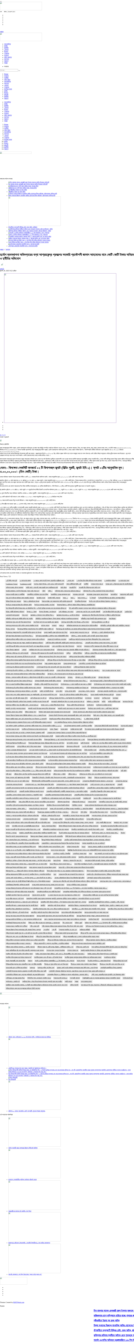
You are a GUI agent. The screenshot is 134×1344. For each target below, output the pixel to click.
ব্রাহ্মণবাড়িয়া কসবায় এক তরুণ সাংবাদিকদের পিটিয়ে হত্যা (21, 847)
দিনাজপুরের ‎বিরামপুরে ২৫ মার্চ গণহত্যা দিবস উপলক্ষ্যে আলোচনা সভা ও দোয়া (64, 739)
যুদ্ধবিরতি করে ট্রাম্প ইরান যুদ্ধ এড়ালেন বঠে (17, 895)
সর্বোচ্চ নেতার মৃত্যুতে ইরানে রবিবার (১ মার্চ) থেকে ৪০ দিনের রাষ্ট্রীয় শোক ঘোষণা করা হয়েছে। (60, 954)
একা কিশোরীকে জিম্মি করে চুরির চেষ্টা (112, 612)
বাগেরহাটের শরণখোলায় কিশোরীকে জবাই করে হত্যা (114, 826)
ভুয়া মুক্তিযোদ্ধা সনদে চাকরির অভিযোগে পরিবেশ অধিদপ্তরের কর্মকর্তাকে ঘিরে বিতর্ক (28, 853)
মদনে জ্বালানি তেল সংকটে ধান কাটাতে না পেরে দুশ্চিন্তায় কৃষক (111, 853)
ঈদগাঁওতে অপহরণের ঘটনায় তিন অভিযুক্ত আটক (19, 605)
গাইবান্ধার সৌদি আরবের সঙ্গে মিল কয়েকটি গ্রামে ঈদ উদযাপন (47, 653)
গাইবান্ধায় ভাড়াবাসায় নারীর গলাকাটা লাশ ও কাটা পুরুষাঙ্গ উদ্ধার (109, 650)
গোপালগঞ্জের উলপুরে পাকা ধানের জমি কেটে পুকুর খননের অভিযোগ (54, 667)
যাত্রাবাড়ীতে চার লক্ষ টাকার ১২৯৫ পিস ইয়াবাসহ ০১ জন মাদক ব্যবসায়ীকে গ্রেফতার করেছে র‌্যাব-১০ (80, 888)
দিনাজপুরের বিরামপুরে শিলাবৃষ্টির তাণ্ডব (16, 743)
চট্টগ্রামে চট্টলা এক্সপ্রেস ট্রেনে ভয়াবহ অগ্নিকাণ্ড (19, 681)
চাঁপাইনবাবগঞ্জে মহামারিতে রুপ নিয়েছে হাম (77, 688)
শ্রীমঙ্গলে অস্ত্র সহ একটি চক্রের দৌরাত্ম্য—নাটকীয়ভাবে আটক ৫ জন (55, 947)
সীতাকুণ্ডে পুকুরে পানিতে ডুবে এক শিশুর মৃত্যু (56, 964)
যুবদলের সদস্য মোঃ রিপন (38, 895)
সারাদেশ (6, 61)
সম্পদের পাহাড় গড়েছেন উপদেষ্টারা (56, 950)
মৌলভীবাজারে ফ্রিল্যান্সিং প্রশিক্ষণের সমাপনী (17, 885)
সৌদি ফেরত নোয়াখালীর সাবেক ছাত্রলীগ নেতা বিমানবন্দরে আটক (107, 974)
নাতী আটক (123, 771)
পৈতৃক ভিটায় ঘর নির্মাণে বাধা (118, 812)
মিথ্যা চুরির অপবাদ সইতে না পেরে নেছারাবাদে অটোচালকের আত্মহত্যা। (65, 871)
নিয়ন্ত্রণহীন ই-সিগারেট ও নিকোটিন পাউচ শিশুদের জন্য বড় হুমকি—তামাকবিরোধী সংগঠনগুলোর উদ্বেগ (58, 777)
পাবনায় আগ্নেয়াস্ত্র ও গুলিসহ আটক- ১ (16, 809)
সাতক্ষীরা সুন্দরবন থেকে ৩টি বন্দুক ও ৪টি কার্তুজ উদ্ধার (48, 957)
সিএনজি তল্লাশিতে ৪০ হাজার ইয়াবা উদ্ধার (99, 961)
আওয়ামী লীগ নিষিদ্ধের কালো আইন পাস (89, 587)
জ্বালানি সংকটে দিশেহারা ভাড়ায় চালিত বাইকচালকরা (41, 708)
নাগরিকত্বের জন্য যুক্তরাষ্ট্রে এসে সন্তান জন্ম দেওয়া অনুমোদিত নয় (111, 767)
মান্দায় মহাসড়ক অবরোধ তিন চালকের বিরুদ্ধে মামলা (42, 867)
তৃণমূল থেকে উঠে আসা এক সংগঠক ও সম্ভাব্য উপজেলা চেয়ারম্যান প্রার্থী (25, 733)
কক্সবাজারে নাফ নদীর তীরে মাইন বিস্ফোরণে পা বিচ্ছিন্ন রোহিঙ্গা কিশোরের (101, 615)
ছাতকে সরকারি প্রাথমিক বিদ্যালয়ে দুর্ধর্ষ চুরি (102, 695)
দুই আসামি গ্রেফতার (72, 743)
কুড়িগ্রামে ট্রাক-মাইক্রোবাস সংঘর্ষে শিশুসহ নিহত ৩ (19, 636)
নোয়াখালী (119, 784)
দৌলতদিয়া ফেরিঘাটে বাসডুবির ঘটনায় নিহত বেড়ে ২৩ (112, 750)
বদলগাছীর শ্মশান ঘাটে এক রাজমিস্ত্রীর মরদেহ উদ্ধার (25, 826)
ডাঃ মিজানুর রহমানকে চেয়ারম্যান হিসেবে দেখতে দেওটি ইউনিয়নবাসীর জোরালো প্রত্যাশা (29, 722)
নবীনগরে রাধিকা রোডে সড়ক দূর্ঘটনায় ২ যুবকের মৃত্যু (19, 767)
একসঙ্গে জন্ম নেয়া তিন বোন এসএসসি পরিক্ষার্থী (88, 612)
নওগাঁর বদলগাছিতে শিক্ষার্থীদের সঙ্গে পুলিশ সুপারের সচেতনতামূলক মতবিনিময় (25, 760)
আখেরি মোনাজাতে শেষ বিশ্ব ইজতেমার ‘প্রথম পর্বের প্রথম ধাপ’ (22, 591)
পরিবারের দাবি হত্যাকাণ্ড (78, 802)
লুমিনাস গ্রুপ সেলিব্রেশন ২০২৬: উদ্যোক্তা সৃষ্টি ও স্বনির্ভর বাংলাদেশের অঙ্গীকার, (29, 1037)
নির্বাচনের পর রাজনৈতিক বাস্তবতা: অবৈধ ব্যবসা (106, 777)
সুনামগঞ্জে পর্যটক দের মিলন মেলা (46, 968)
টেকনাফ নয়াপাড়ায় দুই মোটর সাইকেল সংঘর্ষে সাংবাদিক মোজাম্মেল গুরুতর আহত (93, 712)
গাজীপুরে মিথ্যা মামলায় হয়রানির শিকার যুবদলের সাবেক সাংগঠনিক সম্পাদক (25, 660)
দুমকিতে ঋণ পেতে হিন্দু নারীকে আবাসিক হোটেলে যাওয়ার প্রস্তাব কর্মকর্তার (111, 743)
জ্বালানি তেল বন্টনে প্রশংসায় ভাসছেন (15, 708)
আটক (43, 591)
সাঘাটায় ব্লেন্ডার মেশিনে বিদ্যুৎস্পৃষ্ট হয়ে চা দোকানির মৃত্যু (102, 954)
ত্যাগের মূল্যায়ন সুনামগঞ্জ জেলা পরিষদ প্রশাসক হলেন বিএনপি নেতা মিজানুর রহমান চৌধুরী (29, 736)
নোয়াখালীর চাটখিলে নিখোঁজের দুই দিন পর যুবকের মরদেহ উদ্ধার (90, 795)
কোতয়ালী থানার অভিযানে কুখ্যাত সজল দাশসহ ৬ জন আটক (101, 643)
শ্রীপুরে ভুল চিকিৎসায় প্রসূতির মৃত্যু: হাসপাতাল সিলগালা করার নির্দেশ (65, 940)
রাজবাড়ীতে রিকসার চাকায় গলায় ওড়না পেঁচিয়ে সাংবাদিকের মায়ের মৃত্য (51, 909)
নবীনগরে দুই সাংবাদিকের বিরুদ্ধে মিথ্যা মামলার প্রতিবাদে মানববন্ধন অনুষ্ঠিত (66, 764)
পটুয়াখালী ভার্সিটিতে (11, 802)
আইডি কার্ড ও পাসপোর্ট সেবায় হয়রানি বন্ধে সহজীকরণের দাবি (42, 587)
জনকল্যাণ (96, 698)
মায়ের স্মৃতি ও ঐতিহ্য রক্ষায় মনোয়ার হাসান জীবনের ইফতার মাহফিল (76, 867)
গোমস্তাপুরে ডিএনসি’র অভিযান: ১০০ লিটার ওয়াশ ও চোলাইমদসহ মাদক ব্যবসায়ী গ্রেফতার (30, 670)
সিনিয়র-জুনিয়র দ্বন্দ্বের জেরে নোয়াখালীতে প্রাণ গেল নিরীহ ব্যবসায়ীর (24, 964)
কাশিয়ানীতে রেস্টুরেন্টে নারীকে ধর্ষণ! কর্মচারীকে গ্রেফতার (114, 625)
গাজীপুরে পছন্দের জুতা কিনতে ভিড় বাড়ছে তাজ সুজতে (52, 656)
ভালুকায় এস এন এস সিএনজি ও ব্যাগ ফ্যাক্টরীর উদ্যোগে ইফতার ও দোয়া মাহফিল (27, 850)
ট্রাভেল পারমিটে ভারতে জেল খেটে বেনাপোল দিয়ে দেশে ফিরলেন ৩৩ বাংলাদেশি (26, 719)
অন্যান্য (6, 55)
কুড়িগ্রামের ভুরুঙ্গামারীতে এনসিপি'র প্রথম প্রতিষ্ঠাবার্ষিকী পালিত (52, 636)
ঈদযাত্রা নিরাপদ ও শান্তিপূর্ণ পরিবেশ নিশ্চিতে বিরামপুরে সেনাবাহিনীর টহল (76, 605)
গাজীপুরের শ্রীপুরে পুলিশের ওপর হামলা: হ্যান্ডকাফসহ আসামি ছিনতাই (106, 660)
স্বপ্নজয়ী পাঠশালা (75, 978)
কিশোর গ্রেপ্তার (10, 629)
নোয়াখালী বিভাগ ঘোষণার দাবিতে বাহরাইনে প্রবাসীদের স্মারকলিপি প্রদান (105, 788)
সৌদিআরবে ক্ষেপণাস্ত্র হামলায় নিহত (15, 978)
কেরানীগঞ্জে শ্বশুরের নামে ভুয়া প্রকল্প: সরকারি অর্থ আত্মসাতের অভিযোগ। (27, 1068)
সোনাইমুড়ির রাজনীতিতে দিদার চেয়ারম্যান (111, 968)
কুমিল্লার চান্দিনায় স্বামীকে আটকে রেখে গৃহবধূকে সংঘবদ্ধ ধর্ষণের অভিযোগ (25, 639)
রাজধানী (6, 95)
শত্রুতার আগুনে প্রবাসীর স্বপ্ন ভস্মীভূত (16, 926)
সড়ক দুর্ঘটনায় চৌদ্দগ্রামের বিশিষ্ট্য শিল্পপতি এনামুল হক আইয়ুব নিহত (109, 947)
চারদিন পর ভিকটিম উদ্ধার (46, 691)
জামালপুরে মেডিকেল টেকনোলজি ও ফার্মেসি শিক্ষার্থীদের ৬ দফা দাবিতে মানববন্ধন (29, 1243)
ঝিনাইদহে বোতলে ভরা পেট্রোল (14, 712)
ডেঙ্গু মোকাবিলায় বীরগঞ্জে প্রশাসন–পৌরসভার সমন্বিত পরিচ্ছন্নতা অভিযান (73, 722)
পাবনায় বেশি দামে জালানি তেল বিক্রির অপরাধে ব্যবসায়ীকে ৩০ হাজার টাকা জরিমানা (71, 809)
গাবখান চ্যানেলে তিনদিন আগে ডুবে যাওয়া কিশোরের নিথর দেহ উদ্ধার (24, 663)
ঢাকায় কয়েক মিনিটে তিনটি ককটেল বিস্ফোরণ (106, 726)
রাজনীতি (6, 48)
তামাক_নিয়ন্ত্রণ (54, 729)
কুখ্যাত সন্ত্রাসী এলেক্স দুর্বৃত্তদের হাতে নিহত (55, 632)
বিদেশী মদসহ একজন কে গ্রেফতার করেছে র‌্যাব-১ (105, 833)
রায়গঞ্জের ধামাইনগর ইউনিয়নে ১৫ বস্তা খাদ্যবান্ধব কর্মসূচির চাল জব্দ (24, 919)
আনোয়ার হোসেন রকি (78, 594)
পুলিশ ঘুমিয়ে (84, 812)
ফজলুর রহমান (43, 819)
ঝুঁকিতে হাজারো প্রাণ (30, 712)
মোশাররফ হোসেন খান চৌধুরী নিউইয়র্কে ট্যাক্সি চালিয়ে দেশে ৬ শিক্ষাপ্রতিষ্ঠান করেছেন (28, 881)
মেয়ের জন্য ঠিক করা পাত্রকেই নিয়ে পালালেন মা (71, 874)
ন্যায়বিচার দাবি (87, 798)
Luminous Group (11, 584)
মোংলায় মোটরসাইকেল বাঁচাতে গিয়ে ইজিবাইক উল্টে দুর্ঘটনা (69, 878)
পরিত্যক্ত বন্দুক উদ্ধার (63, 802)
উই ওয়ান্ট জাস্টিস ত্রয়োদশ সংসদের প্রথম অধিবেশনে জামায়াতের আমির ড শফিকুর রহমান (92, 608)
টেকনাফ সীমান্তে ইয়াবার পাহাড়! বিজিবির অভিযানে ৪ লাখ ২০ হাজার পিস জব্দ (26, 715)
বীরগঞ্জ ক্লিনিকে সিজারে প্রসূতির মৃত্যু (52, 840)
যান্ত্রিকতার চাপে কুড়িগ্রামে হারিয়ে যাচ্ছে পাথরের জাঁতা (22, 188)
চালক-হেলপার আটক (70, 691)
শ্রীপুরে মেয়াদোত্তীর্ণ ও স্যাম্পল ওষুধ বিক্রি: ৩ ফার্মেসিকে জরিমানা (51, 943)
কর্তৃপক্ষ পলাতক (45, 625)
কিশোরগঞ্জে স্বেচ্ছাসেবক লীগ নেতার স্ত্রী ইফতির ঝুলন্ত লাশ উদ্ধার (23, 632)
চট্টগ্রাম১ (70, 677)
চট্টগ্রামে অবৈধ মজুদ (104, 677)
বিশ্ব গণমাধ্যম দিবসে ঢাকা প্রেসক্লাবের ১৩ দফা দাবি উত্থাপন (22, 840)
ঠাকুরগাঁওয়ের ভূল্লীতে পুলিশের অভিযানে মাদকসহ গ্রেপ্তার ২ (65, 719)
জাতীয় (6, 46)
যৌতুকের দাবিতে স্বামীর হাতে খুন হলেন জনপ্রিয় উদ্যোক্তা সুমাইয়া (100, 895)
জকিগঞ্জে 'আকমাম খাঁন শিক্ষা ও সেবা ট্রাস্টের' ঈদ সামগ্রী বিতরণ (65, 698)
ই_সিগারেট (93, 598)
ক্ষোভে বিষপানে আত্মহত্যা (12, 650)
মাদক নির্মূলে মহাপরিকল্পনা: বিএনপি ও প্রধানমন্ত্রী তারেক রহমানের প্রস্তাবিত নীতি (95, 864)
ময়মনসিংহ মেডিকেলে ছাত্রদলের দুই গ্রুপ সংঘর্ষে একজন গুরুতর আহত (97, 857)
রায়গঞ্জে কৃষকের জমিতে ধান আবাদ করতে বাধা (96, 912)
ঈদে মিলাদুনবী (12, 1079)
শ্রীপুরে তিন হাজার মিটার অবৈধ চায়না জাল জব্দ (48, 936)
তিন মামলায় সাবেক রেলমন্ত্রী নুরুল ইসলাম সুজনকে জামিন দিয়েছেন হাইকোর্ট (27, 184)
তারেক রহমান (64, 729)
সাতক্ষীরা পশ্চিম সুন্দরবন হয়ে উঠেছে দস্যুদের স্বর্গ (18, 957)
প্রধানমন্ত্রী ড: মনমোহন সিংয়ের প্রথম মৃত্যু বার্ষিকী (76, 815)
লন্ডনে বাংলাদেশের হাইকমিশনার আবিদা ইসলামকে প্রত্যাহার (117, 919)
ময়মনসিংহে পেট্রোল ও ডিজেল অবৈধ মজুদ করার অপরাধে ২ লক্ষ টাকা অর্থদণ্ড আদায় (28, 860)
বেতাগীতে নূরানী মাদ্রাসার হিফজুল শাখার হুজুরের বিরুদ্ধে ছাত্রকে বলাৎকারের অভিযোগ (87, 840)
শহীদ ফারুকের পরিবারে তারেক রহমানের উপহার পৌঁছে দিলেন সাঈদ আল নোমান (62, 926)
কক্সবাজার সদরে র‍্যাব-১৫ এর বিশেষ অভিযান (68, 615)
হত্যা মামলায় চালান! (86, 981)
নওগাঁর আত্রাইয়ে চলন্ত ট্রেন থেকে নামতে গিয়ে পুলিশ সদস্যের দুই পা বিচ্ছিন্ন (88, 757)
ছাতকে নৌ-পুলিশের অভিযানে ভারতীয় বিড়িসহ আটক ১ (74, 695)
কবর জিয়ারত (112, 618)
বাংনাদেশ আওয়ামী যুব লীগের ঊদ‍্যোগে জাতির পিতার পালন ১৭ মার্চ (23, 829)
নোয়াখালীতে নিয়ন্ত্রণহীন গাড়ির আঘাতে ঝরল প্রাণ (103, 791)
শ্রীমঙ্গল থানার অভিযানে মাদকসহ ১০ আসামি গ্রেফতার (20, 947)
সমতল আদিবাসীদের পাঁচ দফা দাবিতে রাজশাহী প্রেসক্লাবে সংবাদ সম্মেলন (25, 950)
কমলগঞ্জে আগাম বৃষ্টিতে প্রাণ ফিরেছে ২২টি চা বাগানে (75, 622)
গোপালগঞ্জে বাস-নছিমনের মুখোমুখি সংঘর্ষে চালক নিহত (20, 667)
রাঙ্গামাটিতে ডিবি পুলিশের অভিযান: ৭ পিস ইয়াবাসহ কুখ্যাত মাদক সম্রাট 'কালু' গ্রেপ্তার (63, 902)
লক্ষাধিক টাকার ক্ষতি (94, 919)
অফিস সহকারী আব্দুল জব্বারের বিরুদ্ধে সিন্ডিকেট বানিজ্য (22, 1148)
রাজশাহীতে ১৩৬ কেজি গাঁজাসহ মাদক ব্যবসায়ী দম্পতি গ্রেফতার (88, 909)
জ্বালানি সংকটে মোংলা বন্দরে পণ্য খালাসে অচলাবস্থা (71, 708)
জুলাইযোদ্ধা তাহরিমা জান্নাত (104, 705)
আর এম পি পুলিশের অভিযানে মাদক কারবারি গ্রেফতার (20, 598)
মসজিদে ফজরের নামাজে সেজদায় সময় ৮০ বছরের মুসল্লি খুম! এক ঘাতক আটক (28, 238)
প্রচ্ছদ (2, 32)
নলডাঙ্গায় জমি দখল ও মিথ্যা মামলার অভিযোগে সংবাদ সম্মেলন (74, 767)
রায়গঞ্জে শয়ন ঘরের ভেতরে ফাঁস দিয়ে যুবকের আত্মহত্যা (20, 916)
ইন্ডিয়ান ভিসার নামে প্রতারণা (13, 601)
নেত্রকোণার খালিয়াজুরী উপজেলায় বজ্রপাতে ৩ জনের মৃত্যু (98, 781)
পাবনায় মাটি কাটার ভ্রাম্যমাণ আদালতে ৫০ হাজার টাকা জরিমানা (112, 809)
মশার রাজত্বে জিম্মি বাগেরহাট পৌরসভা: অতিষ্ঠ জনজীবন (99, 860)
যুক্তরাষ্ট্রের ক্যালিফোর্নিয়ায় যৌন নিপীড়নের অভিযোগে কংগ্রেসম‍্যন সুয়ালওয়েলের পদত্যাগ (87, 892)
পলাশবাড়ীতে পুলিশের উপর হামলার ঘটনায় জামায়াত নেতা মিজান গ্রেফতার (25, 805)
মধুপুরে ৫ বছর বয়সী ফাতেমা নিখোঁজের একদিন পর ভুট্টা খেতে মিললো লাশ (25, 857)
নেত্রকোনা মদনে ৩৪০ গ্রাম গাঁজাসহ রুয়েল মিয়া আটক (39, 784)
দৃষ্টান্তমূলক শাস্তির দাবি (73, 746)
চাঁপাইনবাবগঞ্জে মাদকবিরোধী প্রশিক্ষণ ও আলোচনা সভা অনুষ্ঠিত (107, 688)
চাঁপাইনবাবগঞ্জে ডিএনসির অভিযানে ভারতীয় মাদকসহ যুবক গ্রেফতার (23, 688)
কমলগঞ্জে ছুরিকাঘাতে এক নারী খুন (100, 622)
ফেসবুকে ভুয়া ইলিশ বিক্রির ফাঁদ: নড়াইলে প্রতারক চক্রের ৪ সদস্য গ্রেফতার (73, 822)
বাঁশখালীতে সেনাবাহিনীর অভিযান (115, 829)
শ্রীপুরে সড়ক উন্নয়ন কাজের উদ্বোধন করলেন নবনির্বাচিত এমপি (88, 943)
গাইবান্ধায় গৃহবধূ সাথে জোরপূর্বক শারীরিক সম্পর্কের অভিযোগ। (73, 650)
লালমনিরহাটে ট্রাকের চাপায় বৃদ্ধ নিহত (16, 923)
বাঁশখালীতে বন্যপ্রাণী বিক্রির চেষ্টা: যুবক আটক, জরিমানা (22, 227)
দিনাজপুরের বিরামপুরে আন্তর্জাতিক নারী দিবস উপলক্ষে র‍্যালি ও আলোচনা (106, 739)
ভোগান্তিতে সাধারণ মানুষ (79, 853)
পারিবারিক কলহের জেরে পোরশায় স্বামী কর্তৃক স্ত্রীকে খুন (20, 812)
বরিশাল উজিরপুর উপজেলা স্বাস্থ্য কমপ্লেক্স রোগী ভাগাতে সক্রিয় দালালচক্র (78, 826)
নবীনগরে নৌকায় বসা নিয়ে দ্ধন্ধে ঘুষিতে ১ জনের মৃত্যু (103, 764)
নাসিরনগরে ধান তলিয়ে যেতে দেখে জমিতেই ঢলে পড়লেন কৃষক (95, 774)
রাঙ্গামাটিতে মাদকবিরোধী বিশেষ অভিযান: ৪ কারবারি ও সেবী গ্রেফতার (106, 902)
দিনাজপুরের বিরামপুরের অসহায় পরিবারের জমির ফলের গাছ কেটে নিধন (46, 743)
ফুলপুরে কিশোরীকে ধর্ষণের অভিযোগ (74, 819)
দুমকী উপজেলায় (10, 746)
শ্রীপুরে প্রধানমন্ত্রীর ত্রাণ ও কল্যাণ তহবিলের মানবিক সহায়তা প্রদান (81, 936)
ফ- (3, 435)
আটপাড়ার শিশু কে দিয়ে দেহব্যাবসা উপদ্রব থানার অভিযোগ (98, 591)
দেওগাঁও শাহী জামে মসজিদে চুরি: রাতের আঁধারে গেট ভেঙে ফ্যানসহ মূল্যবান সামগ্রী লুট (104, 746)
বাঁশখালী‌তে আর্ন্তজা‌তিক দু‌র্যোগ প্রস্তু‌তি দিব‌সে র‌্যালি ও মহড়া (88, 829)
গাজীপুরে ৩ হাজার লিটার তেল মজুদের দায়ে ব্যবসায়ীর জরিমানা (100, 653)
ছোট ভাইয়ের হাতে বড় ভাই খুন (38, 698)
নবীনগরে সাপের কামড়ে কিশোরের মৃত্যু (45, 767)
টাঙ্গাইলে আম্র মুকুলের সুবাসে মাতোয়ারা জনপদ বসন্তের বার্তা (54, 712)
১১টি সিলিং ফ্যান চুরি (11, 580)
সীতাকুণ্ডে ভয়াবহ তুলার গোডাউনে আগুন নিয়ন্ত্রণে (84, 964)
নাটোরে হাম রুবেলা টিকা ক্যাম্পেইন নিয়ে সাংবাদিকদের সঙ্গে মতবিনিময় (72, 771)
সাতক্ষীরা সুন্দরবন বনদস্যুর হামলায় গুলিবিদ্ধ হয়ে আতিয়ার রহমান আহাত (83, 957)
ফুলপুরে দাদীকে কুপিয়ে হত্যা (94, 819)
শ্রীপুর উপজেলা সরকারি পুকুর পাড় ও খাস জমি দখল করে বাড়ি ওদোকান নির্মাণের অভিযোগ (29, 933)
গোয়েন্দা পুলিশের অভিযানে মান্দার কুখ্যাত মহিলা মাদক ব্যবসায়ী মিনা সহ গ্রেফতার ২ (78, 670)
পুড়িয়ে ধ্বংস (74, 812)
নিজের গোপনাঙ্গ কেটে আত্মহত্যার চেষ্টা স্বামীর (18, 777)
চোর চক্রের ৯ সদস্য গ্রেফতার (86, 691)
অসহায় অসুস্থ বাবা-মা (97, 584)
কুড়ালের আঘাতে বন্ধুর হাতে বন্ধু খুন (79, 632)
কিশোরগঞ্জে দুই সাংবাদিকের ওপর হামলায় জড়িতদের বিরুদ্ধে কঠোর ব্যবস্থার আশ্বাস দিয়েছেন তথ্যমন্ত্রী (83, 629)
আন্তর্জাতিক (7, 44)
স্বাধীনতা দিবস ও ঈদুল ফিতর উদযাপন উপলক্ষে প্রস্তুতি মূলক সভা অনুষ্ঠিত (42, 981)
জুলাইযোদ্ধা (90, 705)
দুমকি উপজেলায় (85, 743)
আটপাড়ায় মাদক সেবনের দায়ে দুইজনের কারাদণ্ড (67, 591)
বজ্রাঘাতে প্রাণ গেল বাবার (121, 822)
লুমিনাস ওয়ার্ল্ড (78, 923)
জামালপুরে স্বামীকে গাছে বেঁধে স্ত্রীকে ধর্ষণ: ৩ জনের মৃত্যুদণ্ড (22, 705)
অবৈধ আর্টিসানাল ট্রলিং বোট (73, 584)
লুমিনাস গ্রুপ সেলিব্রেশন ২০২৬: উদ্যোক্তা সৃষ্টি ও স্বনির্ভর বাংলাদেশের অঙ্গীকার (106, 923)
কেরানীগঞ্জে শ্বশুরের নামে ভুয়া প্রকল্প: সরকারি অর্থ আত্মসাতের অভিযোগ (24, 643)
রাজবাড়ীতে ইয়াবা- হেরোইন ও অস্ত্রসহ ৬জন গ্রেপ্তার (114, 905)
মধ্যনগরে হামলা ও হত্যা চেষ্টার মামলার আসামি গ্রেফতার (61, 857)
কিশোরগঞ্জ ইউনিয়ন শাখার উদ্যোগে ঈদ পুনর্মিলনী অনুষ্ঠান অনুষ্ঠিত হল (35, 629)
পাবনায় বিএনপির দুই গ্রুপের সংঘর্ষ (38, 809)
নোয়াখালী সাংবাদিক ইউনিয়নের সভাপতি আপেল (31, 791)
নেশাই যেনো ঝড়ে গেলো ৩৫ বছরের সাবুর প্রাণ (102, 784)
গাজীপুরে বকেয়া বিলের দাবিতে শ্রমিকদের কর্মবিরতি (82, 656)
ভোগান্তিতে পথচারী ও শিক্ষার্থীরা (61, 853)
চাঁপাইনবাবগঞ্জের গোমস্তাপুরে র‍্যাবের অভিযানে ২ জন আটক (21, 691)
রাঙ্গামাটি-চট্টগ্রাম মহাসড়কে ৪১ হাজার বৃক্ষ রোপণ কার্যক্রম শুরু (22, 902)
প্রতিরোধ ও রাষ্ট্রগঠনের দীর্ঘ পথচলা (50, 815)
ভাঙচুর (83, 847)
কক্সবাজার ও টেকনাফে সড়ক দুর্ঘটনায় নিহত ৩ (42, 615)
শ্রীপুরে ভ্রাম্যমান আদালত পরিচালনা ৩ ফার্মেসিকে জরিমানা (101, 940)
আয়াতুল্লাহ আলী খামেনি (126, 594)
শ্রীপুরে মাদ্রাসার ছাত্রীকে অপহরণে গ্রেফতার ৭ (18, 943)
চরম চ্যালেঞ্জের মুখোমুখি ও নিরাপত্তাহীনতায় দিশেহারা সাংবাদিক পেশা (108, 681)
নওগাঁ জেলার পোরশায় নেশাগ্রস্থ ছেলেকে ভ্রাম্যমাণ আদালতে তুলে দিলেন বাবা (26, 753)
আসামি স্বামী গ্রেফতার (54, 598)
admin (2, 269)
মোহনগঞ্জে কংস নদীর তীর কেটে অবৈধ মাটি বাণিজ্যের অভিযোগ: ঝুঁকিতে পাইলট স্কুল (75, 881)
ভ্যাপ (90, 853)
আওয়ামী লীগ (72, 587)
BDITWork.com (18, 1302)
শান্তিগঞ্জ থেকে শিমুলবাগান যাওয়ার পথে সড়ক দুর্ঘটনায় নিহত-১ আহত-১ (104, 926)
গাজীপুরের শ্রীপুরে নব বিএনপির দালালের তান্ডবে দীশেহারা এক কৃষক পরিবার (66, 660)
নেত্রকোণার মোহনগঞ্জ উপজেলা (14, 784)
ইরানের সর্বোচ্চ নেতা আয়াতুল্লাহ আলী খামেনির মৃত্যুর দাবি (57, 601)
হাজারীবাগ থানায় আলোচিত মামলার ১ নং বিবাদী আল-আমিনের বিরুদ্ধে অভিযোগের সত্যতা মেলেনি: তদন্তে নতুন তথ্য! (36, 985)
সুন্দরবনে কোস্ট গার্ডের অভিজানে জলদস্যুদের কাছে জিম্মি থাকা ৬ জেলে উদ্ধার (77, 968)
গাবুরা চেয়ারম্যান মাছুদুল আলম (53, 663)
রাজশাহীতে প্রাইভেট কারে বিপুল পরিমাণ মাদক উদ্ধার (45, 912)
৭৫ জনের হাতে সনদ (123, 580)
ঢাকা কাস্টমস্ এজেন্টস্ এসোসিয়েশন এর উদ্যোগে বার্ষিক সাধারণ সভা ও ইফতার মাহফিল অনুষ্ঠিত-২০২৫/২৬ (33, 726)
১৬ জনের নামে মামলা (25, 580)
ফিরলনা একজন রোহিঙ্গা (56, 819)
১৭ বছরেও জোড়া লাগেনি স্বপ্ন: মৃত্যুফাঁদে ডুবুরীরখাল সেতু (49, 580)
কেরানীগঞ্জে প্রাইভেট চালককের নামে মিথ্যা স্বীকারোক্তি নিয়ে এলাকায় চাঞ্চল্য (89, 639)
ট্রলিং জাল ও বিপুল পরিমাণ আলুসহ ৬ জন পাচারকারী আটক (108, 715)
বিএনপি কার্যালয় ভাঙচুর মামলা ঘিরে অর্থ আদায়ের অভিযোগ (74, 833)
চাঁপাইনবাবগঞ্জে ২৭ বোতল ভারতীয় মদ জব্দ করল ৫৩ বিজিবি (76, 684)
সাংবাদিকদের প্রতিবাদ (109, 957)
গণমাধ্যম (6, 53)
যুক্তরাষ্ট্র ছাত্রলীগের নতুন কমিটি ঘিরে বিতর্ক (48, 892)
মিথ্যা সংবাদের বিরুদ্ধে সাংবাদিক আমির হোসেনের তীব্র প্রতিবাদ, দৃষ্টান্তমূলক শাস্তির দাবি (31, 195)
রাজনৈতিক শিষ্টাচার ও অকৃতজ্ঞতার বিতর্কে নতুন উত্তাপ (82, 905)
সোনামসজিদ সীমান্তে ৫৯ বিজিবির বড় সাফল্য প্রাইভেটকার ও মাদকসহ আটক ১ (68, 974)
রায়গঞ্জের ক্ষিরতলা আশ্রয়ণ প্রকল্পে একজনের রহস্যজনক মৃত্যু (93, 916)
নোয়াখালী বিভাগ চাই (11, 791)
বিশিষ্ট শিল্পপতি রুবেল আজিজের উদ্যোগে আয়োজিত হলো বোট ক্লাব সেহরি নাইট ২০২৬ (88, 836)
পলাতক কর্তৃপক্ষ (92, 802)
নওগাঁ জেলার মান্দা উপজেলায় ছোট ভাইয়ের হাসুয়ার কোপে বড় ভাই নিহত (68, 753)
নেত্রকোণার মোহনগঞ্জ (121, 781)
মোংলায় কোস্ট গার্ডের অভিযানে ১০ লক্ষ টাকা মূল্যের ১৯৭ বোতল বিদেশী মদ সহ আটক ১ (29, 878)
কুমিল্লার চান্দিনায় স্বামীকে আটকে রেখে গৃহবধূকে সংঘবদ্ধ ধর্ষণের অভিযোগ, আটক (29, 231)
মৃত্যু (55, 874)
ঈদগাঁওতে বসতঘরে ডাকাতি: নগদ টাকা (44, 605)
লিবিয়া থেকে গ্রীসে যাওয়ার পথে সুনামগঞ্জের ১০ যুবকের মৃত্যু (44, 923)
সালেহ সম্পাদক (81, 961)
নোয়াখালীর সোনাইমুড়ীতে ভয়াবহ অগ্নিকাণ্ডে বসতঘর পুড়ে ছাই (22, 798)
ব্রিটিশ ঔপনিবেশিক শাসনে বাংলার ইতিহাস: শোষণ (51, 847)
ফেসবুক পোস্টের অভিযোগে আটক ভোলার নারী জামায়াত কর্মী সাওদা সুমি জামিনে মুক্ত (28, 822)
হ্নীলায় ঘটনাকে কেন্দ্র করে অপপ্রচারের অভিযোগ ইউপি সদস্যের (23, 988)
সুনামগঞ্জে (32, 968)
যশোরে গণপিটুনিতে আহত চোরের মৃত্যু (77, 885)
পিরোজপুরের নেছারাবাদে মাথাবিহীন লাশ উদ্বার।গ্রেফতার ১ (53, 812)
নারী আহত (8, 774)
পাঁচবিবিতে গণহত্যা (77, 805)
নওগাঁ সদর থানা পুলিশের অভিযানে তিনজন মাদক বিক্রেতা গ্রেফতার (23, 757)
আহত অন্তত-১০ (82, 598)
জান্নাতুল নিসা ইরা (128, 701)
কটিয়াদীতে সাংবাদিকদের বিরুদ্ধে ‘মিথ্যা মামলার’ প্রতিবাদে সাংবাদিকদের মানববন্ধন (57, 618)
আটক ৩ (50, 591)
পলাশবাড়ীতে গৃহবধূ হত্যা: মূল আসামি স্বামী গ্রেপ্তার (113, 802)
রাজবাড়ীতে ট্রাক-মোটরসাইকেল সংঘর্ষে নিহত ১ (18, 909)
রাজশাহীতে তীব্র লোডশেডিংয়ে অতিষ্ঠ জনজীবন (120, 909)
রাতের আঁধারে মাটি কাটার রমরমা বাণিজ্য (72, 912)
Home (6, 74)
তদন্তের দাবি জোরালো (127, 726)
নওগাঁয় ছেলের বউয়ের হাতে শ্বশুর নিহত (54, 757)
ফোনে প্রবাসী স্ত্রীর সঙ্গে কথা (103, 822)
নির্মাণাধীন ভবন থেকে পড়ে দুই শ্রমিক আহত (17, 781)
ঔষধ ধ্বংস (25, 615)
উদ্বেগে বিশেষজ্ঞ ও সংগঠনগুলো (47, 612)
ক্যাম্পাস (6, 59)
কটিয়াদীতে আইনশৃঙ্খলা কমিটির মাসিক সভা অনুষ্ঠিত (19, 618)
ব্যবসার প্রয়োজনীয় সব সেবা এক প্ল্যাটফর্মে (93, 843)
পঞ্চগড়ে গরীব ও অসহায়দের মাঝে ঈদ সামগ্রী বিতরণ (107, 798)
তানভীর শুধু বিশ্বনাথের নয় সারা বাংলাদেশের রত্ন (34, 729)
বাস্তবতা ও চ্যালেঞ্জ (11, 833)
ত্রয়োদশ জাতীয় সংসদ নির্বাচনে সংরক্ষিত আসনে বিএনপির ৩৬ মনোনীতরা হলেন (76, 736)
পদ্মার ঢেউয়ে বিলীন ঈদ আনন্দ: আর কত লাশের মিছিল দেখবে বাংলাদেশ (37, 802)
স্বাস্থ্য (6, 63)
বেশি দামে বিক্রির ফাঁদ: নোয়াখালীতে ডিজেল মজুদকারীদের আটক (22, 843)
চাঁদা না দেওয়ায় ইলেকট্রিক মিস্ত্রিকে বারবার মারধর (19, 684)
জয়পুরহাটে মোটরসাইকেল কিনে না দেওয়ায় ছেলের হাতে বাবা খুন (67, 701)
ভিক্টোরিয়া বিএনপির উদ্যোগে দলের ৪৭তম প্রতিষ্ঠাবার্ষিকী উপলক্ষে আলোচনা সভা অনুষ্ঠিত (91, 850)
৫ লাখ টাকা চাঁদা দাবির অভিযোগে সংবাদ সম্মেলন (89, 580)
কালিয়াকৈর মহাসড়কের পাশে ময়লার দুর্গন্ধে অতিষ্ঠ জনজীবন (82, 625)
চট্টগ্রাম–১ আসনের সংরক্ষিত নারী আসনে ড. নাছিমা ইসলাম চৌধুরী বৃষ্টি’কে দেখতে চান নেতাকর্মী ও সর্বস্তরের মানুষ (35, 677)
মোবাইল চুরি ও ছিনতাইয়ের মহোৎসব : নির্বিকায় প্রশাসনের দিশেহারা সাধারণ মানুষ (107, 874)
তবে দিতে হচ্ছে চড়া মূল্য (12, 729)
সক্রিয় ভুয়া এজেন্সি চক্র (82, 947)
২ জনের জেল (70, 580)
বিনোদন (123, 833)
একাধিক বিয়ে (128, 612)
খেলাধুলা (6, 50)
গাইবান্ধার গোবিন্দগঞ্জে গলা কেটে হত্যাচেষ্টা (17, 653)
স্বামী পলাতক (68, 981)
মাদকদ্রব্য (122, 864)
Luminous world (25, 584)
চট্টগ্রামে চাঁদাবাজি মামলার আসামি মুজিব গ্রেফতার (48, 681)
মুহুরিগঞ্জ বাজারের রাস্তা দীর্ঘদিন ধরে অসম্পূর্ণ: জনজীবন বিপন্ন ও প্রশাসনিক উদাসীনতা (28, 874)
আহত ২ (73, 598)
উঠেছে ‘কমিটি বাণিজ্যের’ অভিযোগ (15, 612)
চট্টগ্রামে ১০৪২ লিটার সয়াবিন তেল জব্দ (85, 677)
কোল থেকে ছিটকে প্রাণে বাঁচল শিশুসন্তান (63, 646)
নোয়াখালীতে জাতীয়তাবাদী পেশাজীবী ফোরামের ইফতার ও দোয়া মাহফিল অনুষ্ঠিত (67, 791)
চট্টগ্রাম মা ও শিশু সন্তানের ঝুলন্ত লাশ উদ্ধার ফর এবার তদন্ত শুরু (65, 674)
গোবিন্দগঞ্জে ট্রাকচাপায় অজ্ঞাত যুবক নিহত (84, 667)
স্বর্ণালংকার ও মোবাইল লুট (13, 981)
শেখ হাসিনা (46, 930)
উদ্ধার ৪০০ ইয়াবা (31, 612)
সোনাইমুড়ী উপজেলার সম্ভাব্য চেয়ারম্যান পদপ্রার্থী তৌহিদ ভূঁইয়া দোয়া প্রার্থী (26, 971)
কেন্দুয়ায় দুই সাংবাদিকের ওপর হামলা (57, 639)
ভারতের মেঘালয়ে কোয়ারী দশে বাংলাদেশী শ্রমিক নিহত (102, 847)
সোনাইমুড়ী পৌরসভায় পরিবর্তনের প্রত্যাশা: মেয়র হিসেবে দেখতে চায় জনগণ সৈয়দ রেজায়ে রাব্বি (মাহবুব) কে (77, 971)
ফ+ (1, 435)
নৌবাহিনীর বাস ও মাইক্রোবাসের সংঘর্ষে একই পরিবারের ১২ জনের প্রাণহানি (61, 798)
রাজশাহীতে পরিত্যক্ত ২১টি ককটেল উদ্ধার (17, 912)
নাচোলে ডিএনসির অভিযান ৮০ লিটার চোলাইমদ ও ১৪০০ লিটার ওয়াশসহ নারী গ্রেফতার (28, 771)
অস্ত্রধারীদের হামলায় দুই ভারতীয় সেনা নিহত (19, 1211)
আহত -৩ (65, 598)
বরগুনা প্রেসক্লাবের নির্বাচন (49, 826)
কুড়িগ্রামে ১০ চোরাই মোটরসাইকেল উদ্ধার (103, 632)
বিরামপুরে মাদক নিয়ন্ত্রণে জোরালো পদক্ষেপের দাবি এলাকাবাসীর (47, 836)
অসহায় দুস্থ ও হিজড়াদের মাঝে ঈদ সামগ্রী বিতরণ (119, 584)
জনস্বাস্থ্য (115, 698)
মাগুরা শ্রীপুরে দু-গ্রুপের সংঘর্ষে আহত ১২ (61, 864)
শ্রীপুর (94, 930)
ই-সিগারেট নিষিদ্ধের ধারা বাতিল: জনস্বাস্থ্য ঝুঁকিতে (111, 598)
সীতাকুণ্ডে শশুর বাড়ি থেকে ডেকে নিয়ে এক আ (112, 964)
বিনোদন (6, 51)
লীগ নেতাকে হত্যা (67, 923)
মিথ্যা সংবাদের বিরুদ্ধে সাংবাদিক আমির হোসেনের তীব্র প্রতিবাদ (103, 871)
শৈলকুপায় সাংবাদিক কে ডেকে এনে (68, 930)
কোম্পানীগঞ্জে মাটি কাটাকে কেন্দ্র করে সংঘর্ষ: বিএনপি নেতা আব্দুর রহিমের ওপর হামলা (27, 646)
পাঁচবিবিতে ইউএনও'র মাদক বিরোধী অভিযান (58, 805)
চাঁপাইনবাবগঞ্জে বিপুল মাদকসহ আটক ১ (54, 688)
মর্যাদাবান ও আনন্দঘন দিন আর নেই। (72, 860)
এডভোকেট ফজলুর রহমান (12, 615)
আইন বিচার (7, 80)
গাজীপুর (68, 653)
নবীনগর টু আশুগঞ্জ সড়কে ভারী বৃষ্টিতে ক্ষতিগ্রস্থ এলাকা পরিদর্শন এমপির (24, 764)
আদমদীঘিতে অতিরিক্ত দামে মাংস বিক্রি (37, 594)
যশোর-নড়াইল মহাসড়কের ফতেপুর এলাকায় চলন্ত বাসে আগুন (48, 885)
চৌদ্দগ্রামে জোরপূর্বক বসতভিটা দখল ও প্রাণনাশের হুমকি (22, 246)
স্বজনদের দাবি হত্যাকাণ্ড (60, 978)
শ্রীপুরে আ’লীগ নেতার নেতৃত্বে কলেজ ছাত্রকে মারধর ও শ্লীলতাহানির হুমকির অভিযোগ (103, 933)
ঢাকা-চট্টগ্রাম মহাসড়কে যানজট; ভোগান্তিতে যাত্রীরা (78, 726)
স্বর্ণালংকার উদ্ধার (127, 978)
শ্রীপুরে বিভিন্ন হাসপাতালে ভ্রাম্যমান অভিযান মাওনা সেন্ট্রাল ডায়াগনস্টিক (25, 940)
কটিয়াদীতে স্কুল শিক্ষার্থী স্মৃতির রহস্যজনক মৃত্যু (93, 618)
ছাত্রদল (118, 695)
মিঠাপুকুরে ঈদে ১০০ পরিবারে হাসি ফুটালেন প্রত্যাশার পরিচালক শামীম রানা (25, 871)
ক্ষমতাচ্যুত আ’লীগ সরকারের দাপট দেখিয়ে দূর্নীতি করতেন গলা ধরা (101, 646)
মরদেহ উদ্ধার (57, 860)
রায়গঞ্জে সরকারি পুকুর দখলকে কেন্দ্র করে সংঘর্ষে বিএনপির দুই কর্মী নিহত (55, 916)
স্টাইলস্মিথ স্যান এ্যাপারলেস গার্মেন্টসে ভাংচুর (39, 978)
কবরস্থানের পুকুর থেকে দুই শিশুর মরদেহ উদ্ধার (18, 622)
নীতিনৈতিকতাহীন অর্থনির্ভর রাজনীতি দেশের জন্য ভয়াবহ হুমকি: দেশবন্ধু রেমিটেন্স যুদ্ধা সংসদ (56, 781)
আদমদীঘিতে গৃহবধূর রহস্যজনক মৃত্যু (60, 594)
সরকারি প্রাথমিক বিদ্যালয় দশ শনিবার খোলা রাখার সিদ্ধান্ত (96, 950)
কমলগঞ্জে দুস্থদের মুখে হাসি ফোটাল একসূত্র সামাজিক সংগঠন (22, 625)
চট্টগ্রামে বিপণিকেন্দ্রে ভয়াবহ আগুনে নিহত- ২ (75, 681)
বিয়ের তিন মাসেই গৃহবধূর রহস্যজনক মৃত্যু (17, 836)
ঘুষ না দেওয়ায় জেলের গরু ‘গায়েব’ (111, 670)
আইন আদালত (8, 57)
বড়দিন (7, 826)
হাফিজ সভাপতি (74, 985)
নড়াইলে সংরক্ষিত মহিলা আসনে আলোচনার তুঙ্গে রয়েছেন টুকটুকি (96, 760)
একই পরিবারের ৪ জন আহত (66, 612)
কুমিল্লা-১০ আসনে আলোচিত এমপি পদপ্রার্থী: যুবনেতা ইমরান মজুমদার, (26, 1111)
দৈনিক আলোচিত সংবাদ (90, 750)
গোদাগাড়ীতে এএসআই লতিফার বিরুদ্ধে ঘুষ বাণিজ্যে (92, 663)
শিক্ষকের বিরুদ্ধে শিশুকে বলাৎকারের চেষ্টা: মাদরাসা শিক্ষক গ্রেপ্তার (23, 930)
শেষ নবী (54, 930)
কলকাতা (54, 625)
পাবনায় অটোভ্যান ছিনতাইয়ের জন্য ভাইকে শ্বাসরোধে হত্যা (100, 805)
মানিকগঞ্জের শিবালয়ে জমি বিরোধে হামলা (16, 867)
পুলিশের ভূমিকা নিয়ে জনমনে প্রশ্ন (99, 812)
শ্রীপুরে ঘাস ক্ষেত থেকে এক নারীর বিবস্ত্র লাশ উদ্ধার (19, 936)
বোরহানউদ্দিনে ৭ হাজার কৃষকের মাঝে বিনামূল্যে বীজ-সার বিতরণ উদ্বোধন (60, 843)
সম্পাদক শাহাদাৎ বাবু (72, 950)
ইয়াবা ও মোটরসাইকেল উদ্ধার (31, 601)
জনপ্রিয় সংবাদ (8, 89)
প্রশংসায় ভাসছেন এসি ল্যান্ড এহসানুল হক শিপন (104, 815)
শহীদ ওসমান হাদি (34, 926)
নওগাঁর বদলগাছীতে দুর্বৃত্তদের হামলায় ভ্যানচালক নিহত (62, 760)
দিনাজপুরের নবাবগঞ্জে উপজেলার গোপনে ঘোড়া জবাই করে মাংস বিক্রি (24, 739)
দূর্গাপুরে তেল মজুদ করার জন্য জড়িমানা (54, 746)
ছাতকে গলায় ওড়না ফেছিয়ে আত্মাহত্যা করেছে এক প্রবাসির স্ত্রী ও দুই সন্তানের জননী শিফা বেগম (31, 695)
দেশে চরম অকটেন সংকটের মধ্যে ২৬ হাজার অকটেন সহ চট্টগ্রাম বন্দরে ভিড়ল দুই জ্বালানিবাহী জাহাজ (55, 750)
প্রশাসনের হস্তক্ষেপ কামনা (13, 819)
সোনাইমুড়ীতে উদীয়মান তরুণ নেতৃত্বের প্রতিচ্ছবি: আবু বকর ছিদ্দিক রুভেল (25, 974)
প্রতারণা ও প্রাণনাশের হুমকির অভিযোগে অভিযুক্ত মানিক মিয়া (22, 815)
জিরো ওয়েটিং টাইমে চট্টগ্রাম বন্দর (75, 705)
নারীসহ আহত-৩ (72, 774)
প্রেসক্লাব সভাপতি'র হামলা (30, 819)
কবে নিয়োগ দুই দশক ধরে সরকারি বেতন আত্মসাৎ (46, 622)
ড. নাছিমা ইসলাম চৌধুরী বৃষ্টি (91, 719)
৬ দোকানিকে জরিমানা (110, 580)
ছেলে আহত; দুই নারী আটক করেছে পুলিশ (17, 698)
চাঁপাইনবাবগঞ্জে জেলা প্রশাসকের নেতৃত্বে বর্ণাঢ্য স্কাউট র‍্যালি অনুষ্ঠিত (112, 684)
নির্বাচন (90, 777)
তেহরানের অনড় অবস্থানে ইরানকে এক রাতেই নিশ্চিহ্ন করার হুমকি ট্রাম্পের (66, 733)
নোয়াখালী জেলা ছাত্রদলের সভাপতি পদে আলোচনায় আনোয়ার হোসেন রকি (25, 788)
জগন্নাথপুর (88, 698)
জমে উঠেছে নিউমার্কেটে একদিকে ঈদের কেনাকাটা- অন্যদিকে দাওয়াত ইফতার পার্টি (27, 701)
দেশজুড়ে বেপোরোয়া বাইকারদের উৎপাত (16, 750)
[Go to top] (1, 1)
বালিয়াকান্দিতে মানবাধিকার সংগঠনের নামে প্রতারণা (56, 829)
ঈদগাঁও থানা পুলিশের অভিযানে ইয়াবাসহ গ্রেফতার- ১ (103, 601)
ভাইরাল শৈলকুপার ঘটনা (73, 847)
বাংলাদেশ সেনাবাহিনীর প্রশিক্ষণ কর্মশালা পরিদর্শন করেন (22, 1179)
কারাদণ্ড (61, 625)
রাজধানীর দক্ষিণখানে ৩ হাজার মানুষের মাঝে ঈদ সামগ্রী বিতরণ (22, 905)
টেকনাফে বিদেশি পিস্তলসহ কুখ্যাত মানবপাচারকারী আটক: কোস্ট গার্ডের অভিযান (70, 715)
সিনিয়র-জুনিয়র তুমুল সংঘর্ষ (120, 961)
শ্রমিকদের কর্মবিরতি (85, 930)
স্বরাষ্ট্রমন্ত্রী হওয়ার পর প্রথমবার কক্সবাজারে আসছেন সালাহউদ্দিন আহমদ (101, 978)
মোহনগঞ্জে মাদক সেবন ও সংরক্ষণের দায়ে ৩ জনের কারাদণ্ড (115, 881)
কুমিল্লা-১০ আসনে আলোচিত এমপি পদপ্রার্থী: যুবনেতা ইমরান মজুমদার (89, 636)
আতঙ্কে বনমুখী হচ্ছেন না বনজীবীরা (15, 594)
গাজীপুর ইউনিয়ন (77, 653)
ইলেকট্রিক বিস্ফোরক (80, 601)
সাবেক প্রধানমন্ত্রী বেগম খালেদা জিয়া (15, 961)
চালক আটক (59, 691)
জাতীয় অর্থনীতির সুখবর (114, 701)
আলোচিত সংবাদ (41, 598)
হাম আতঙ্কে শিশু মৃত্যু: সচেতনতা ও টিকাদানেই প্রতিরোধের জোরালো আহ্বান (101, 985)
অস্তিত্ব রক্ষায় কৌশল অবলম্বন (14, 587)
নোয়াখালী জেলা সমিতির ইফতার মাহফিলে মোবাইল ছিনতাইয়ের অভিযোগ (65, 788)
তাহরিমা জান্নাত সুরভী (76, 729)
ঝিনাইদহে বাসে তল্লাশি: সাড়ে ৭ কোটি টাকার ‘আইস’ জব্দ (103, 708)
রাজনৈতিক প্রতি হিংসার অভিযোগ (56, 905)
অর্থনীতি (6, 78)
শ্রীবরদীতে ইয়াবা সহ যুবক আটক (16, 192)
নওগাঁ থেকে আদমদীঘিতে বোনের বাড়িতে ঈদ (101, 753)
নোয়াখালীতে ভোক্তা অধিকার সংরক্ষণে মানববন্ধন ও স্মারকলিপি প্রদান (24, 795)
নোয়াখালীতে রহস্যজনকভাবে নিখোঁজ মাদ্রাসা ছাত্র (58, 795)
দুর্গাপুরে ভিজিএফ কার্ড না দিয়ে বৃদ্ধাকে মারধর (29, 746)
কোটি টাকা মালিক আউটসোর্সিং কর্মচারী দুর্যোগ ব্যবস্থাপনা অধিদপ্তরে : (64, 643)
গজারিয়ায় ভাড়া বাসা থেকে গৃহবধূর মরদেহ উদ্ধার (41, 650)
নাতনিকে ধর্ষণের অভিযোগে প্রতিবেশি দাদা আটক (105, 771)
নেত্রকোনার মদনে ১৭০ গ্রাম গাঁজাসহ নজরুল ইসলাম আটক (72, 784)
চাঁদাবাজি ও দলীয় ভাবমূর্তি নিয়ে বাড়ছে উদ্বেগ (46, 684)
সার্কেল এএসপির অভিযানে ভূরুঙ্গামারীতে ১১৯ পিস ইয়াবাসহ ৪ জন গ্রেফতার (28, 235)
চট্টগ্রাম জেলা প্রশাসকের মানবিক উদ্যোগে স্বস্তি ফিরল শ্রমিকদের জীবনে (25, 674)
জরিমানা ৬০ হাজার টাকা (93, 701)
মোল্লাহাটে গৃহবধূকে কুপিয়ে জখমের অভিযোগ (99, 878)
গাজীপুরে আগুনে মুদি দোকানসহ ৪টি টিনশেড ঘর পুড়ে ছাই (21, 656)
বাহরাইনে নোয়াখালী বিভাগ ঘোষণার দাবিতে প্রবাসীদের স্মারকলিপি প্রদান (37, 833)
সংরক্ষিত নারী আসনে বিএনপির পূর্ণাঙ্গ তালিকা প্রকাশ (19, 954)
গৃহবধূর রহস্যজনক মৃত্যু (69, 663)
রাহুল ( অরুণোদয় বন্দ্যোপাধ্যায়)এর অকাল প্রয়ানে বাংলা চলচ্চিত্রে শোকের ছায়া (65, 919)
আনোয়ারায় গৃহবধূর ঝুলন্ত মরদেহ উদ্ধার (97, 594)
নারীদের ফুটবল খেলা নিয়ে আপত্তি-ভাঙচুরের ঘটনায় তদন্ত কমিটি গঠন (32, 774)
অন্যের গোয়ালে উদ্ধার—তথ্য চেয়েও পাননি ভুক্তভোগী (49, 584)
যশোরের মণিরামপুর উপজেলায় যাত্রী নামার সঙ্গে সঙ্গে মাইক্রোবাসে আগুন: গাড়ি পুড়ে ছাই (29, 888)
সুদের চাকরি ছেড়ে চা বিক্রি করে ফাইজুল (16, 968)
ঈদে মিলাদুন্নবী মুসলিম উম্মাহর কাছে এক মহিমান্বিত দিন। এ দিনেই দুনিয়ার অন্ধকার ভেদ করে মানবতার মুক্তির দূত (36, 608)
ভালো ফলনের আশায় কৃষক (58, 850)
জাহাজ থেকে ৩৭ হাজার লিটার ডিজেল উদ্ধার (52, 705)
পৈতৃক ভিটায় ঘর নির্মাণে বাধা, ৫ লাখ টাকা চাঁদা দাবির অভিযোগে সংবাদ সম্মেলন (28, 242)
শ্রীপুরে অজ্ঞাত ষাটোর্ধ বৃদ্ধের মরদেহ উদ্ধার (66, 933)
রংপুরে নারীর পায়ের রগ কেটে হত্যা (15, 898)
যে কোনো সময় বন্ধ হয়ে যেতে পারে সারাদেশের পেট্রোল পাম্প (64, 895)
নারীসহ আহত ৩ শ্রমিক (59, 774)
